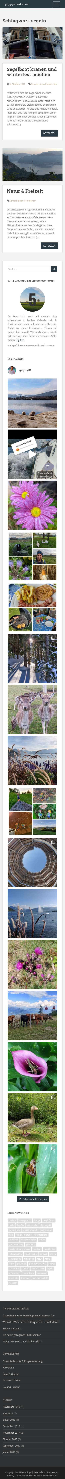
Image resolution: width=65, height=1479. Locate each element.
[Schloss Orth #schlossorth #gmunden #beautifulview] (32, 403)
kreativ (53, 1254)
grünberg (30, 1244)
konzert (43, 1254)
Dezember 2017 (11, 1426)
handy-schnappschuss (19, 1249)
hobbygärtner (15, 1254)
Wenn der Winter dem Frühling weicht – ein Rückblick (30, 1322)
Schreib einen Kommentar (44, 84)
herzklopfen (49, 1249)
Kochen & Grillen (11, 1380)
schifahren (14, 1268)
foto (11, 1234)
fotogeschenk (40, 1234)
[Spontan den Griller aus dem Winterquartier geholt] (32, 607)
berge (37, 1220)
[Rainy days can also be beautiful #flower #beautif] (32, 505)
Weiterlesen (49, 133)
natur (39, 1258)
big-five (20, 1225)
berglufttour (48, 1220)
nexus (11, 1263)
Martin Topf (25, 1472)
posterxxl (21, 1263)
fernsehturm (46, 1230)
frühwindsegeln (28, 1239)
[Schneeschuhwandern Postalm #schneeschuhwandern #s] (32, 658)
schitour (25, 1268)
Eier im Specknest (12, 1328)
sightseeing (14, 1273)
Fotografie (8, 1367)
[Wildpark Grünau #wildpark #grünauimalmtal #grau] (32, 1117)
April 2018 (7, 1413)
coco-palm (32, 1225)
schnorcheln (38, 1268)
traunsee (25, 1278)
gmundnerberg (16, 1244)
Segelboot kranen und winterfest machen (32, 71)
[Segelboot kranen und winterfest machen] (32, 45)
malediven (29, 1258)
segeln (50, 1268)
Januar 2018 (8, 1419)
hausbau (37, 1249)
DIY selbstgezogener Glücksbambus (21, 1334)
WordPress (52, 1475)
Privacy (10, 1475)
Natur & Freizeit (25, 191)
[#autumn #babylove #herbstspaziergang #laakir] (32, 556)
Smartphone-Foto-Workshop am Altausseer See (28, 1315)
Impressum (52, 1472)
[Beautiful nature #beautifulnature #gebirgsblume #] (32, 964)
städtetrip (13, 1278)
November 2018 (11, 1406)
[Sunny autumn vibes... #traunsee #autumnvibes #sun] (32, 760)
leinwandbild (15, 1258)
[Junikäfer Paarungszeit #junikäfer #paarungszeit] (32, 1168)
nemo (47, 1258)
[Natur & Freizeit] (32, 166)
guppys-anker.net (17, 4)
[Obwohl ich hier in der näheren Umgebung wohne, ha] (32, 862)
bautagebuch (25, 1220)
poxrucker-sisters (37, 1263)
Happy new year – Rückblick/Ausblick (22, 1341)
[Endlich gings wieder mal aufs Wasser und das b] (32, 454)
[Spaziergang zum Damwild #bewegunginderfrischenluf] (32, 709)
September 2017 (11, 1445)
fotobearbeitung (24, 1234)
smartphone (28, 1273)
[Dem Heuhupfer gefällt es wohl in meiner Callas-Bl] (32, 1066)
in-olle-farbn (31, 1254)
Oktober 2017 (9, 1439)
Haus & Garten (10, 1374)
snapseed (41, 1273)
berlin (11, 1225)
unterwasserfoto (40, 1278)
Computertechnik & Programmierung (22, 1361)
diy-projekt (45, 1225)
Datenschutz (39, 1472)
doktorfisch (14, 1230)
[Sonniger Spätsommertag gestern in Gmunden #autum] (32, 913)
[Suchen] (54, 269)
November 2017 (11, 1432)
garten (42, 1239)
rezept (52, 1263)
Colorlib (31, 1475)
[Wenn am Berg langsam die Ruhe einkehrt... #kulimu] (32, 1015)
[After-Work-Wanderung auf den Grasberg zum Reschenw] (32, 811)
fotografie (13, 1239)
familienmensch (30, 1230)
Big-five (20, 340)
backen (12, 1220)
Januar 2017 (8, 1452)
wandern (13, 1282)
